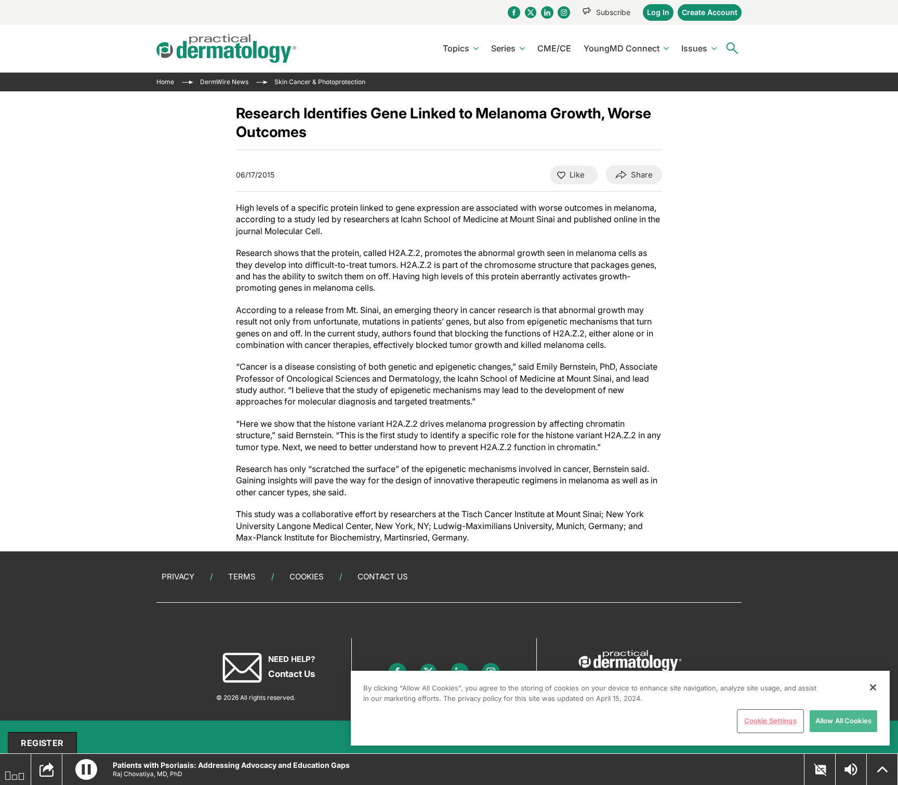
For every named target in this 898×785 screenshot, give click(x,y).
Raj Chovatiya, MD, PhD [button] (147, 774)
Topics (456, 48)
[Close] (873, 687)
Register (42, 743)
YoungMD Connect (621, 48)
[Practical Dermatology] (226, 48)
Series (503, 48)
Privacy (178, 576)
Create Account (709, 12)
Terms (242, 576)
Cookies (306, 576)
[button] (86, 769)
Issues (694, 48)
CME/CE (554, 48)
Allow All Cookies (843, 720)
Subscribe (613, 12)
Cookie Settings (770, 720)
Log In (658, 12)
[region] (620, 708)
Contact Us (383, 576)
